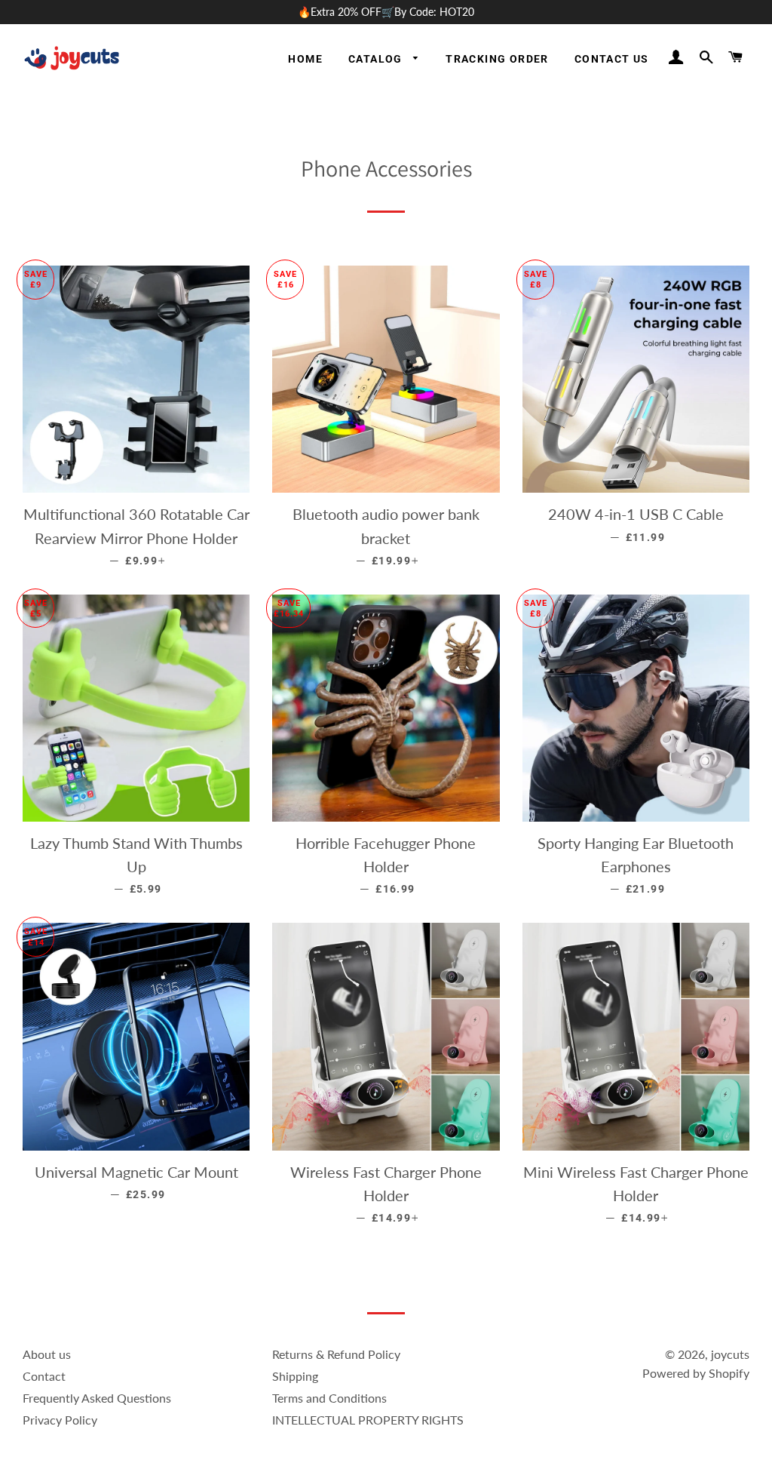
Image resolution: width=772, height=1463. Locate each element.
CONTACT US (611, 59)
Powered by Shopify (695, 1373)
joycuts (730, 1354)
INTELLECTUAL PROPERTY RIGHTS (368, 1419)
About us (47, 1354)
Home (305, 59)
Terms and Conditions (329, 1398)
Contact (44, 1376)
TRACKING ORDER (497, 59)
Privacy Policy (60, 1419)
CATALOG (377, 59)
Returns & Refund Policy (336, 1354)
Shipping (295, 1376)
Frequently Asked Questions (97, 1398)
